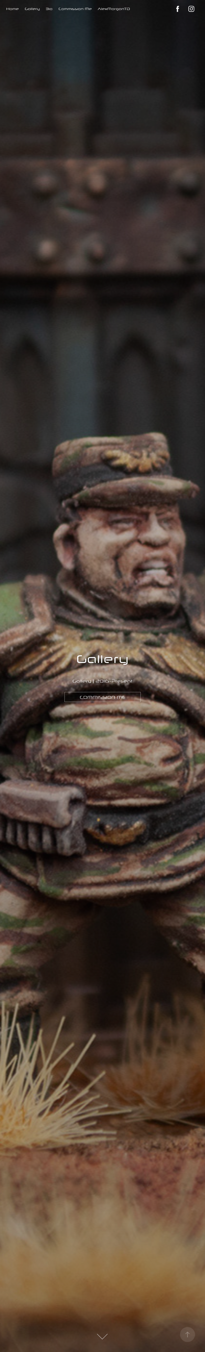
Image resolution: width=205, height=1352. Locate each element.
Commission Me (75, 9)
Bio (49, 9)
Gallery (32, 9)
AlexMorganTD (114, 9)
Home (12, 9)
